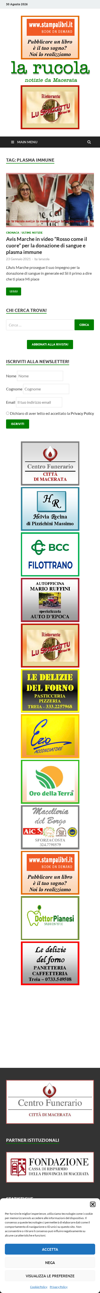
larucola (44, 259)
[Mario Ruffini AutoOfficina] (50, 620)
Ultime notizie (32, 232)
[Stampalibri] (50, 58)
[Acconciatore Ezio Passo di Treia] (50, 756)
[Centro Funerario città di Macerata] (50, 484)
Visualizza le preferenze (50, 1276)
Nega (50, 1262)
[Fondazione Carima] (50, 1181)
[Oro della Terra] (50, 802)
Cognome (14, 389)
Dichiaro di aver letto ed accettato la (51, 413)
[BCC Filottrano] (50, 575)
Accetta (50, 1249)
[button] (92, 1204)
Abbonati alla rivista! (50, 344)
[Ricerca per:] (50, 324)
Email (11, 402)
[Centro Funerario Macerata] (50, 1122)
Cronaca (12, 232)
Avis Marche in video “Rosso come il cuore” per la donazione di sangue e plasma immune (46, 245)
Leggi (11, 290)
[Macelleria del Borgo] (50, 848)
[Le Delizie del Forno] (50, 711)
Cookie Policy (38, 1287)
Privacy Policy (58, 1287)
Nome (11, 376)
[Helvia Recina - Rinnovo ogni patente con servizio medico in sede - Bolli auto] (50, 529)
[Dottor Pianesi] (50, 938)
